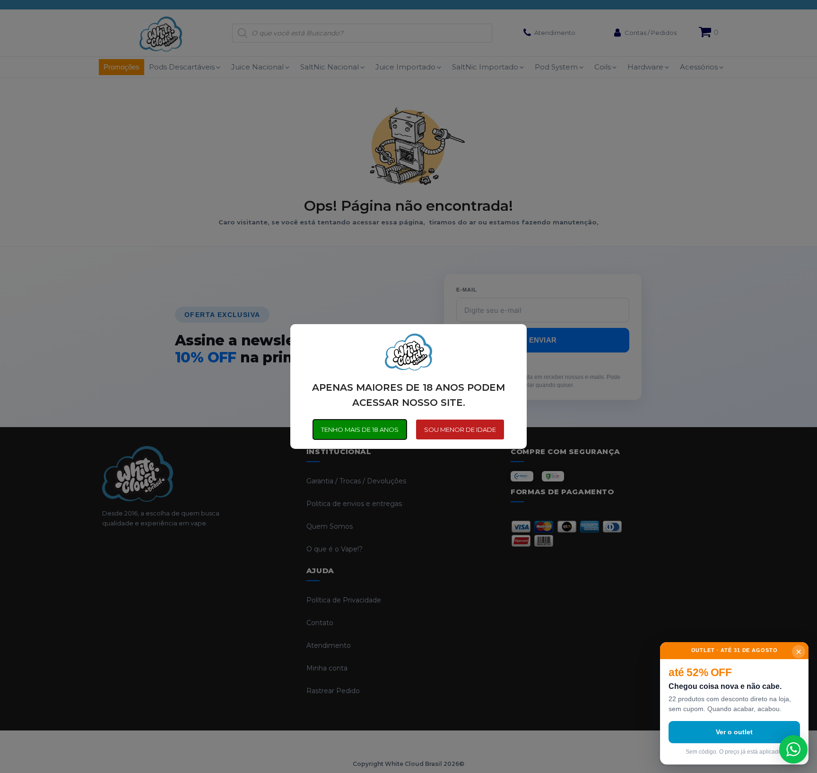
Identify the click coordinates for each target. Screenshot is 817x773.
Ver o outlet (734, 732)
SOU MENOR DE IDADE (460, 429)
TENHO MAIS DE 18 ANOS (360, 429)
